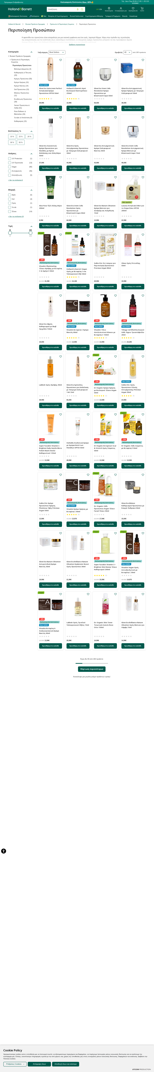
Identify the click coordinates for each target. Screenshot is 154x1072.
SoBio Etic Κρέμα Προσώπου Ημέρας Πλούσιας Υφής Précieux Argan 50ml (49, 507)
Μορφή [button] (11, 190)
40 (125, 52)
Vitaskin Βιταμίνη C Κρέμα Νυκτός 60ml (77, 331)
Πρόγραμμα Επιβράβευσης (13, 2)
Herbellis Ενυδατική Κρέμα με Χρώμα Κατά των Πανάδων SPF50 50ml (78, 445)
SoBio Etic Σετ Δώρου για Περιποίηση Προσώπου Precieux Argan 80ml (105, 265)
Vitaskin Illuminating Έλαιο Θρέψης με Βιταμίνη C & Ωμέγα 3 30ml (50, 268)
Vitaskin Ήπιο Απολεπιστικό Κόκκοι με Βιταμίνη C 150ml (104, 332)
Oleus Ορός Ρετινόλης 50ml (130, 264)
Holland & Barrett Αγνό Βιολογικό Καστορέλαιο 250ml (77, 90)
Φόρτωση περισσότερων (91, 669)
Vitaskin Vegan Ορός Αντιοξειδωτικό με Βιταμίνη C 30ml (130, 569)
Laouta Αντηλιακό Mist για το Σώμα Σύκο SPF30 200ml (132, 208)
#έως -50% (86, 2)
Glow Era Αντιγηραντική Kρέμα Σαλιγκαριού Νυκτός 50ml (104, 148)
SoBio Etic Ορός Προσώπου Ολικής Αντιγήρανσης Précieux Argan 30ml (131, 388)
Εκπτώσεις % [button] (14, 131)
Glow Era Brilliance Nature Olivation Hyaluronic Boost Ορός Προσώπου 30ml (78, 564)
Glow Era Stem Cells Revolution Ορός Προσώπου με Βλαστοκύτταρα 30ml (76, 209)
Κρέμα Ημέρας (21, 82)
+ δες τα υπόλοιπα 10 (16, 216)
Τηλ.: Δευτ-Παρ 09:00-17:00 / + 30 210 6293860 (135, 2)
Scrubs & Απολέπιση (23, 118)
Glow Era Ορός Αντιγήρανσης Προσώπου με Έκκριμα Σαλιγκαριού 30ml (77, 149)
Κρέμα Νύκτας (21, 86)
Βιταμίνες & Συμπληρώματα (58, 16)
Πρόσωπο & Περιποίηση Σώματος (62, 24)
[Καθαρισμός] (73, 9)
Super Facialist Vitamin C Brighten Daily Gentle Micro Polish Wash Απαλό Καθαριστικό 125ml (50, 449)
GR (97, 9)
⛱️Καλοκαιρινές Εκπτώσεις (17, 16)
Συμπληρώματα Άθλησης (94, 16)
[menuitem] (18, 16)
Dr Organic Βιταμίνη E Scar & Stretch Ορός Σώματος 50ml (105, 448)
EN (101, 9)
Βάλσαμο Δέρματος (22, 69)
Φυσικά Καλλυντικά (76, 16)
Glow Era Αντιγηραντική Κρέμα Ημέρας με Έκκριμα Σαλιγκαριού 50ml (132, 90)
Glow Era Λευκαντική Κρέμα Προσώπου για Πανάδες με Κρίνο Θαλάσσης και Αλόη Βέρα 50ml (50, 151)
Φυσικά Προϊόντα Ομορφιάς (35, 24)
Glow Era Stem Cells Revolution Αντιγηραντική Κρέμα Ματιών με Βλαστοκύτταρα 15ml (132, 149)
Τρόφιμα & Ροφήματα (112, 16)
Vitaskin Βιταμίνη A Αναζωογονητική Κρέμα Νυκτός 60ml (49, 630)
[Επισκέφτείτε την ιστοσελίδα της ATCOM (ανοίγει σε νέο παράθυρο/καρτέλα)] (141, 1069)
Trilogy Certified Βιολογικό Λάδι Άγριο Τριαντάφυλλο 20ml (132, 332)
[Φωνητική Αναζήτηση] (77, 9)
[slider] (10, 233)
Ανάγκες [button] (12, 153)
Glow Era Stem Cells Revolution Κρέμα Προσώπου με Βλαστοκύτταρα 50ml (103, 92)
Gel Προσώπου (21, 89)
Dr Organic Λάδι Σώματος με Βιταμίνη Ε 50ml (132, 447)
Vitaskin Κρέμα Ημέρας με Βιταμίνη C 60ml (77, 510)
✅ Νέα (43, 16)
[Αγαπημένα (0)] (133, 9)
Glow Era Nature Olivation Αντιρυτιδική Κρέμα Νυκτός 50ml (50, 564)
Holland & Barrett (14, 24)
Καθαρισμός (20, 121)
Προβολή (118, 52)
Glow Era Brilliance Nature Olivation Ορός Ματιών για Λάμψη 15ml (132, 624)
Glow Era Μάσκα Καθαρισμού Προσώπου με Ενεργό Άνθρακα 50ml (132, 505)
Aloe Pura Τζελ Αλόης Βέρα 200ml (50, 206)
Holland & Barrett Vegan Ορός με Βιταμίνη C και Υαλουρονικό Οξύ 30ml (77, 271)
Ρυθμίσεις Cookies (13, 1064)
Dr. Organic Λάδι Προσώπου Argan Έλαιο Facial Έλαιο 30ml (104, 508)
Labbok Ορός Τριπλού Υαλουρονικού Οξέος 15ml (78, 623)
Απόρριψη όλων (39, 1064)
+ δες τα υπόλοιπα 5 (15, 180)
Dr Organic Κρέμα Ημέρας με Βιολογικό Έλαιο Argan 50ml (105, 390)
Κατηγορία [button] (13, 52)
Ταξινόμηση (43, 52)
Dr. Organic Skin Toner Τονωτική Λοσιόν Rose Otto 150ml (103, 624)
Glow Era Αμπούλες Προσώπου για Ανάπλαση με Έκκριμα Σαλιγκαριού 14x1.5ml (77, 388)
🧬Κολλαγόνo (34, 16)
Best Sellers (54, 52)
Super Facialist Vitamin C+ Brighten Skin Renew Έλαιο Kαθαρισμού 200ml (105, 566)
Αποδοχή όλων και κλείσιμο (66, 1064)
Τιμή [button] (10, 226)
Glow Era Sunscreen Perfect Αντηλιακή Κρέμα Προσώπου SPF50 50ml (50, 90)
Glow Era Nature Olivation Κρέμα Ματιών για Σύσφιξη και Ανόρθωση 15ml (104, 209)
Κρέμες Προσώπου (23, 79)
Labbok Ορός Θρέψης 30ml (50, 385)
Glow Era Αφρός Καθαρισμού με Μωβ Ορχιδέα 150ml (47, 326)
